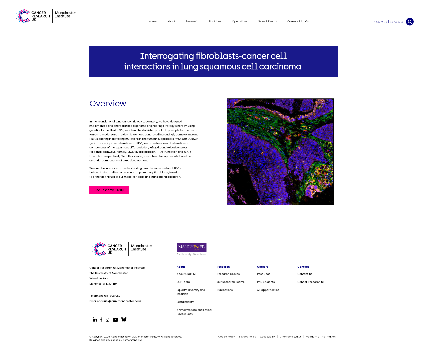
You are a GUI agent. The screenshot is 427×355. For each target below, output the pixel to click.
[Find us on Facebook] (101, 320)
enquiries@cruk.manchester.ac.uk (119, 301)
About (171, 21)
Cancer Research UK (311, 282)
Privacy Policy (247, 336)
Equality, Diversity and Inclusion (191, 292)
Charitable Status (291, 336)
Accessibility (268, 336)
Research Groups (228, 274)
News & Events (267, 21)
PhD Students (266, 282)
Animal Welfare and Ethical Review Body (194, 312)
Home (153, 21)
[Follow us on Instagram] (107, 320)
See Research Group (109, 190)
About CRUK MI (186, 274)
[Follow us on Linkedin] (95, 319)
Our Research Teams (231, 282)
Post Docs (263, 274)
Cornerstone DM (132, 340)
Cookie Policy (226, 336)
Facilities (215, 21)
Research (192, 21)
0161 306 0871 (112, 296)
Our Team (183, 282)
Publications (225, 290)
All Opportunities (268, 290)
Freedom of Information (321, 336)
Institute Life (380, 21)
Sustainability (185, 302)
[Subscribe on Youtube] (115, 320)
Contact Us (396, 21)
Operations (239, 21)
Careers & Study (298, 21)
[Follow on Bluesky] (123, 319)
